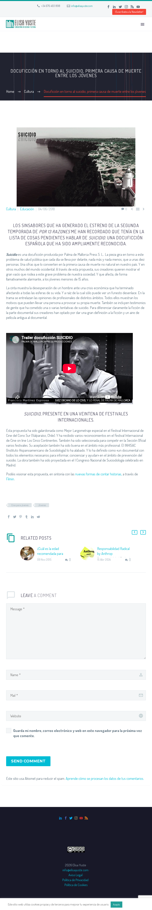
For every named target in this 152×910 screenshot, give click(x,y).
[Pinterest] (20, 516)
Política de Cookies (76, 885)
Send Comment (28, 761)
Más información (133, 904)
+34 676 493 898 (50, 6)
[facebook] (65, 818)
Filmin (10, 479)
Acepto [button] (116, 904)
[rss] (86, 818)
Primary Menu (142, 24)
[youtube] (81, 818)
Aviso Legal (75, 875)
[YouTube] (138, 6)
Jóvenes (42, 505)
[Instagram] (126, 6)
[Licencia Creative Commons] (76, 849)
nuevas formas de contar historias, (98, 474)
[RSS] (132, 6)
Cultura (11, 209)
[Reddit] (38, 516)
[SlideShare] (144, 6)
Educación (27, 209)
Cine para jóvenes (19, 505)
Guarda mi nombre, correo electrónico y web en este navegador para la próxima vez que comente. (77, 733)
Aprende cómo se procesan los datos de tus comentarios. (105, 778)
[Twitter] (120, 6)
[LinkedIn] (114, 6)
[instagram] (76, 818)
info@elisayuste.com (82, 6)
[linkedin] (60, 818)
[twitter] (70, 818)
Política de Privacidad (75, 880)
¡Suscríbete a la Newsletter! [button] (129, 11)
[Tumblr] (26, 516)
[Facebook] (108, 6)
